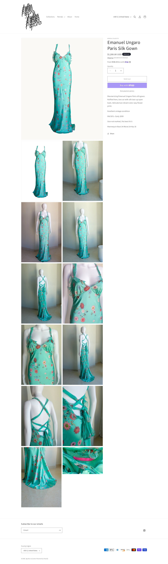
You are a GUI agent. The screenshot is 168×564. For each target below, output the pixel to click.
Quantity (110, 66)
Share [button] (112, 134)
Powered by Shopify (42, 558)
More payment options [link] (127, 91)
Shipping (110, 58)
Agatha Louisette (31, 558)
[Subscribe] (59, 530)
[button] (61, 16)
